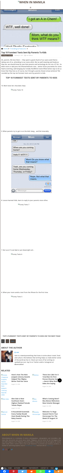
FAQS (52, 468)
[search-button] (60, 380)
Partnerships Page (30, 445)
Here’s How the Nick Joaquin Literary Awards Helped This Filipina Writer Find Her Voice (20, 378)
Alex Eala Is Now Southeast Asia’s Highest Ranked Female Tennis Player (20, 402)
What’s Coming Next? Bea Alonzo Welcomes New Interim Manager (51, 401)
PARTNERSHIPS (33, 468)
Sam (17, 352)
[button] (4, 468)
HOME (10, 468)
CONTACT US (44, 468)
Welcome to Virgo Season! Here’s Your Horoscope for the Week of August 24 (50, 415)
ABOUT (24, 468)
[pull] (31, 7)
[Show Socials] (56, 468)
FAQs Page (50, 445)
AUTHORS (17, 468)
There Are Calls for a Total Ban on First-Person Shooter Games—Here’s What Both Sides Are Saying (51, 379)
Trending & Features (7, 55)
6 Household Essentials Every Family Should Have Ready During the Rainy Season (20, 415)
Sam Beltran (29, 55)
